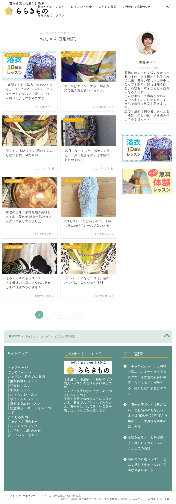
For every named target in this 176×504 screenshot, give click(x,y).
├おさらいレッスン (23, 394)
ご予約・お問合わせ (136, 6)
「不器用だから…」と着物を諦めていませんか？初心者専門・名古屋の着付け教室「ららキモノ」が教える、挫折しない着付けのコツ (147, 380)
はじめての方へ (20, 372)
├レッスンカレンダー (24, 426)
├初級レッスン (19, 385)
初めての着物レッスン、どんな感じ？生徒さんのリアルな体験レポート (147, 465)
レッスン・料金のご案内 (26, 376)
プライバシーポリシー (25, 435)
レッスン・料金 (81, 6)
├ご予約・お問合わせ (24, 430)
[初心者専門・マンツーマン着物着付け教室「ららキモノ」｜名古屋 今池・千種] (26, 14)
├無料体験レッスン (23, 381)
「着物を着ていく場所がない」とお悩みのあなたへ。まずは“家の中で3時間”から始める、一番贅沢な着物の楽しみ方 (148, 415)
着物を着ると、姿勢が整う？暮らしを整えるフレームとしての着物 (147, 443)
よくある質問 (108, 6)
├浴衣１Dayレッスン (24, 403)
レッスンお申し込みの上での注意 (61, 495)
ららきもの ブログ (51, 15)
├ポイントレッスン (23, 399)
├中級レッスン (19, 390)
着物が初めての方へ (51, 6)
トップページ (18, 367)
